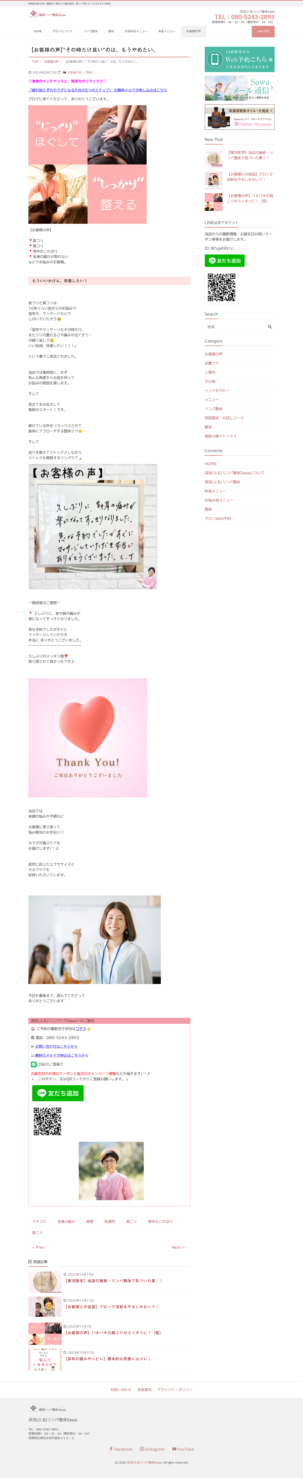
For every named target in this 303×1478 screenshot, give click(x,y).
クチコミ (39, 1221)
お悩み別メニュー (136, 31)
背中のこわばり (160, 1221)
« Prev (38, 1247)
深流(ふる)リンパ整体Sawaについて (234, 473)
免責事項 (144, 1390)
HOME (38, 31)
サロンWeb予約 (218, 518)
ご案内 (88, 72)
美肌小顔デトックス (221, 436)
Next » (178, 1247)
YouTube (185, 1449)
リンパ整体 (90, 31)
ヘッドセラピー (217, 390)
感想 (89, 1221)
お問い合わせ (121, 1390)
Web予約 (263, 31)
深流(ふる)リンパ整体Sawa (144, 1462)
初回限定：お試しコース (224, 418)
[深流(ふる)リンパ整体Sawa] (47, 14)
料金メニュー (167, 31)
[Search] (270, 327)
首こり (37, 1232)
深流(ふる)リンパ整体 (222, 482)
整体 (111, 31)
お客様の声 (193, 31)
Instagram (154, 1449)
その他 (210, 381)
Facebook (122, 1449)
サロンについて (63, 31)
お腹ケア (212, 363)
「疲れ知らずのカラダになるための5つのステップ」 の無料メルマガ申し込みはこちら (97, 90)
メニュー (212, 399)
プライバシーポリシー (175, 1390)
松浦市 (109, 1221)
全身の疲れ (66, 1221)
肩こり (131, 1221)
